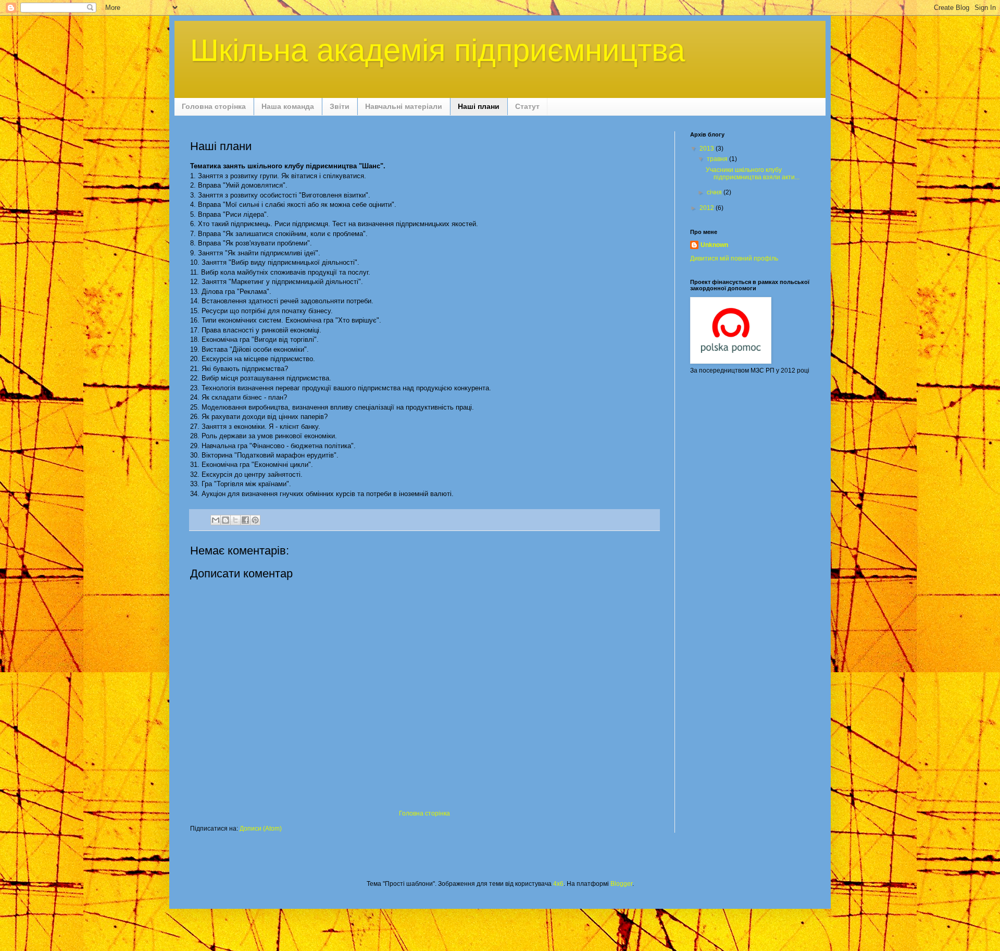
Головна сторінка (214, 106)
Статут (527, 106)
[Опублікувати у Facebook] (245, 520)
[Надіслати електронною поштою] (215, 520)
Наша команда (287, 106)
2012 (707, 208)
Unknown (714, 245)
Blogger (621, 883)
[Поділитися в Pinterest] (255, 520)
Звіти (339, 106)
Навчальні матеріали (403, 106)
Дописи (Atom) (261, 828)
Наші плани (478, 106)
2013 (707, 148)
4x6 (558, 883)
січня (715, 192)
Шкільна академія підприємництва (437, 50)
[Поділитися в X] (235, 520)
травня (718, 159)
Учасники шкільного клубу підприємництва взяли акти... (752, 173)
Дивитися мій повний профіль (734, 258)
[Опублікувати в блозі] (225, 520)
